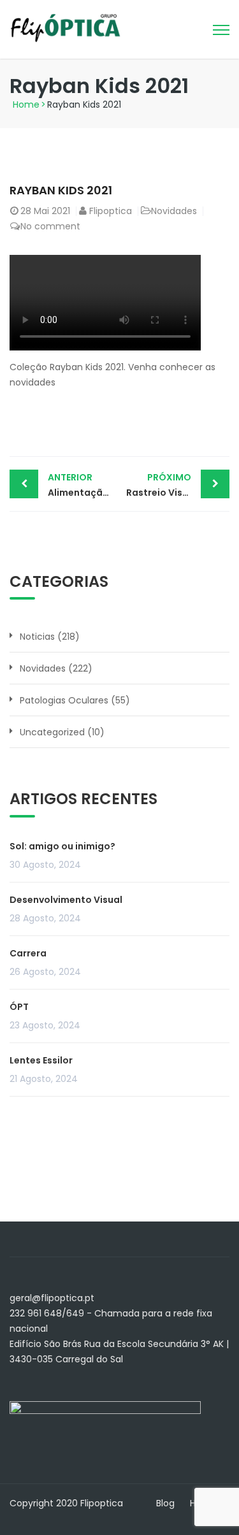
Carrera (28, 953)
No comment (50, 226)
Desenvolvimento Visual (66, 899)
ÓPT (19, 1006)
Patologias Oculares (64, 700)
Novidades (174, 211)
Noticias (37, 636)
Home (26, 104)
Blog (165, 1503)
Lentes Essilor (41, 1060)
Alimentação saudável (84, 485)
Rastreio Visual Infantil (178, 485)
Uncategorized (52, 732)
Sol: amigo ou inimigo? (62, 846)
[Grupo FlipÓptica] (65, 27)
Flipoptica (110, 211)
